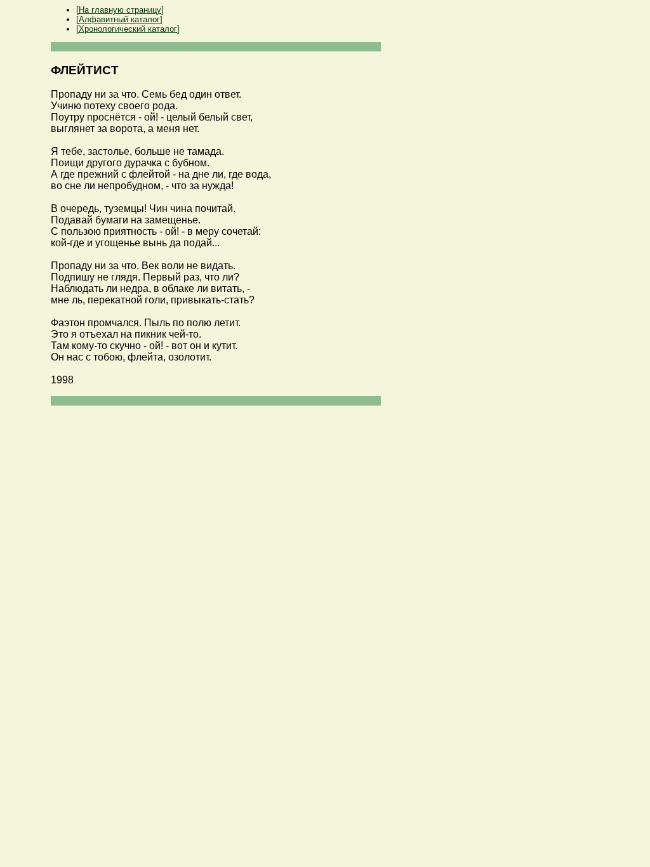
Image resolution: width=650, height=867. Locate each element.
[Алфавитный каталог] (119, 19)
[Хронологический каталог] (128, 29)
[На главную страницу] (120, 10)
